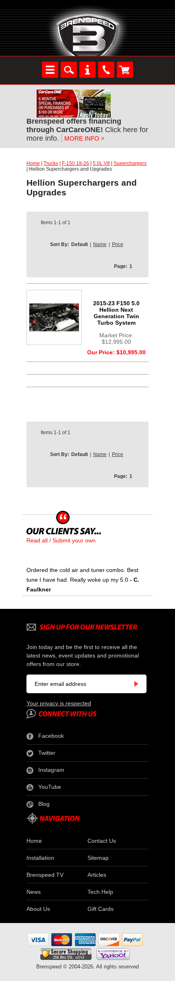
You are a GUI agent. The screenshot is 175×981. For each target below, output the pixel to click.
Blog (44, 804)
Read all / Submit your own (61, 540)
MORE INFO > (84, 138)
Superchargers (130, 163)
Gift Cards (101, 909)
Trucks (51, 163)
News (33, 892)
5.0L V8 (101, 163)
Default (79, 244)
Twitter (46, 753)
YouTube (49, 787)
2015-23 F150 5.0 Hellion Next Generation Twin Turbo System (116, 313)
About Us (38, 909)
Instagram (51, 770)
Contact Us (102, 840)
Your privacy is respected (58, 703)
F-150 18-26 (75, 163)
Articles (97, 875)
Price (117, 244)
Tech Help (100, 892)
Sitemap (98, 858)
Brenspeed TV (44, 875)
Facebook (51, 736)
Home (33, 163)
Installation (40, 858)
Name (100, 244)
